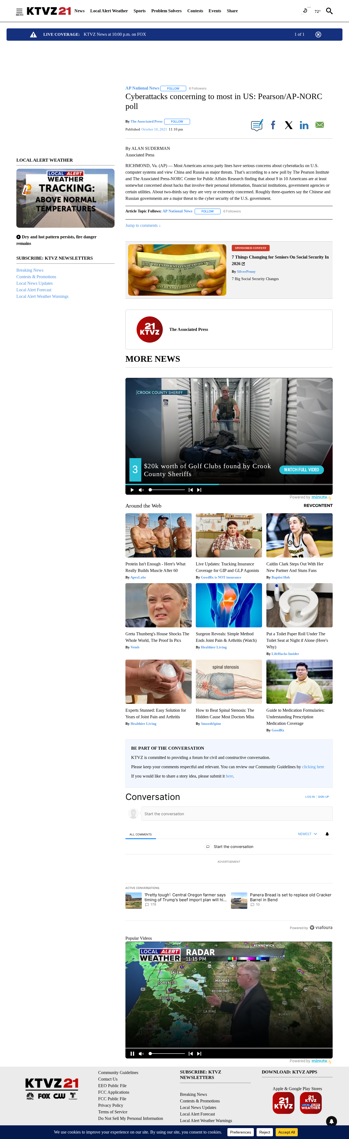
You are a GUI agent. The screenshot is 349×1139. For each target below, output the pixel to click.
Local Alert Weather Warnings (42, 296)
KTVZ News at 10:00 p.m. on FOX (115, 34)
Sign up (323, 796)
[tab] (140, 834)
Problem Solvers (166, 10)
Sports (140, 10)
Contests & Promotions (36, 276)
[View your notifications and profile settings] (327, 834)
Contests (195, 10)
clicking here (313, 766)
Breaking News (29, 270)
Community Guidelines (118, 1072)
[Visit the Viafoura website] (321, 927)
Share (232, 10)
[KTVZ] (48, 11)
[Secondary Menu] (23, 11)
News (79, 10)
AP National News (177, 211)
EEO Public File (112, 1085)
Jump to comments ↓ (143, 225)
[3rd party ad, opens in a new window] (177, 294)
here (229, 776)
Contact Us (108, 1079)
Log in (310, 796)
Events (215, 10)
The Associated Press (147, 121)
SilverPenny (246, 271)
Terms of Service (112, 1112)
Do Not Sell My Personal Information (130, 1118)
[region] (229, 862)
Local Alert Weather (109, 10)
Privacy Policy (110, 1105)
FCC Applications (113, 1092)
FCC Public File (112, 1098)
